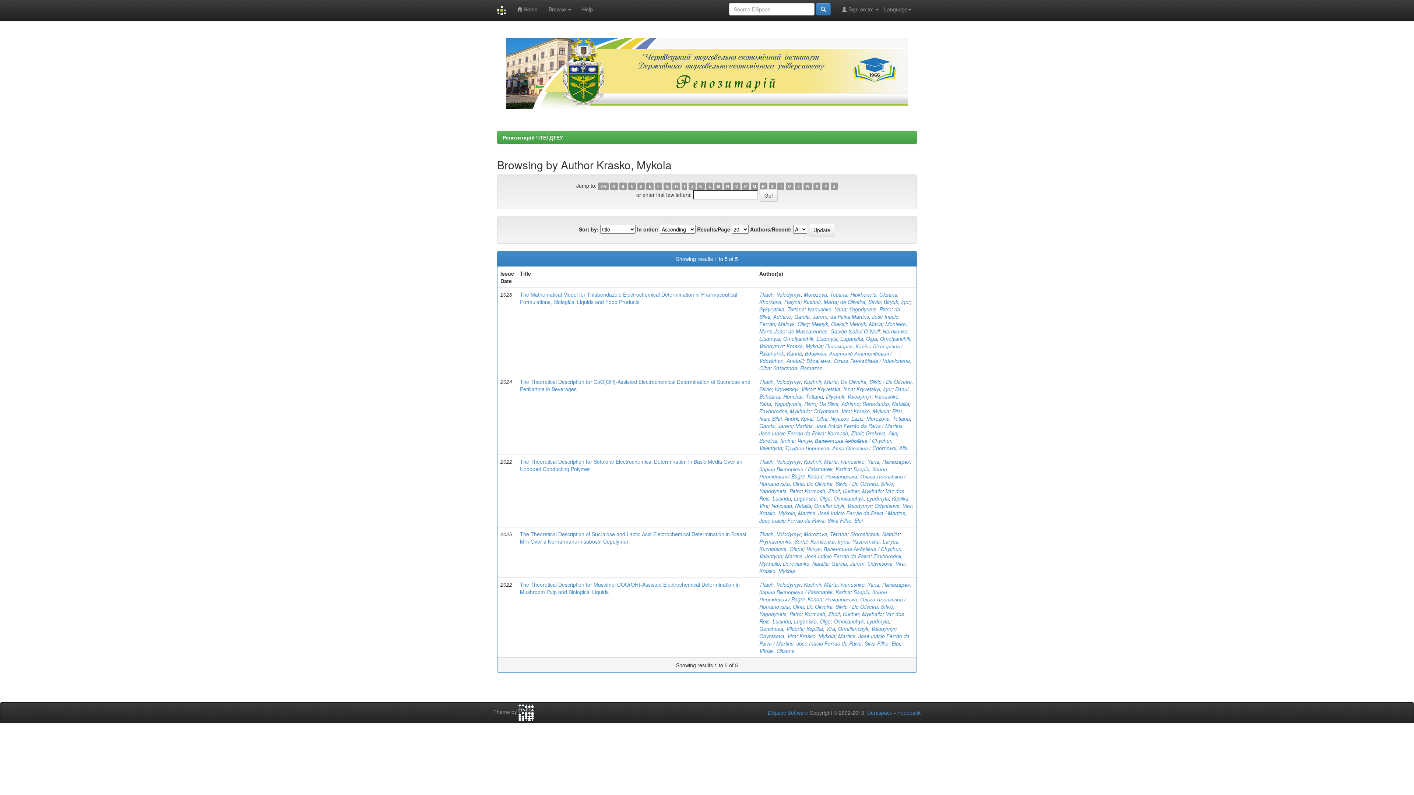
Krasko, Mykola (804, 346)
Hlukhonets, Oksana (873, 294)
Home (530, 9)
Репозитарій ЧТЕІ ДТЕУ (533, 137)
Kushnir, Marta (820, 301)
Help (587, 9)
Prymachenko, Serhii (783, 541)
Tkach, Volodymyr (780, 294)
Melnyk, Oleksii (829, 324)
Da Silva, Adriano (839, 403)
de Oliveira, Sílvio (860, 301)
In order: (647, 229)
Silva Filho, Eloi (845, 520)
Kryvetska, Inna (835, 389)
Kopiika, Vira (820, 628)
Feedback (909, 712)
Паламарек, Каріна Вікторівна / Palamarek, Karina (835, 465)
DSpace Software (788, 712)
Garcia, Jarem (810, 316)
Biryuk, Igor (897, 301)
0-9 (603, 186)
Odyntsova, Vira (832, 411)
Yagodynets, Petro (870, 309)
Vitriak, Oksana (777, 650)
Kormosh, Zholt (845, 433)
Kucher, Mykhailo (863, 491)
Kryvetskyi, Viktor (795, 389)
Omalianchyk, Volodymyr (843, 505)
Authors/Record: (771, 229)
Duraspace (880, 712)
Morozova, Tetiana (825, 294)
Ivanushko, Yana (827, 309)
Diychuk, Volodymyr (849, 396)
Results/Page (713, 229)
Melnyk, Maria (866, 324)
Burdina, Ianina (777, 440)
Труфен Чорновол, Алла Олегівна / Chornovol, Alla (846, 448)
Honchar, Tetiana (803, 396)
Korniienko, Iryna (830, 541)
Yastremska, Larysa (875, 541)
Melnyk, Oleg (793, 324)
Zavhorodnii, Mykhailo (784, 411)
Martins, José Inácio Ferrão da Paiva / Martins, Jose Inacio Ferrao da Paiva (834, 639)
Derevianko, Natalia (806, 563)
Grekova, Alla (881, 433)
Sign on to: (861, 9)
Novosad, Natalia (791, 505)
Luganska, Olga (858, 338)
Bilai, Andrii (785, 418)
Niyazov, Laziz (846, 418)
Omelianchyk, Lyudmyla (861, 498)
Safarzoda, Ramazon (798, 368)
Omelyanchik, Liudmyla (810, 338)
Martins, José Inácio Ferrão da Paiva (827, 556)
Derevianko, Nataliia (885, 403)
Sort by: (589, 229)
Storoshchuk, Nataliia (875, 534)
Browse (558, 9)
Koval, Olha (814, 418)
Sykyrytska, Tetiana (782, 309)
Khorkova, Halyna (780, 301)
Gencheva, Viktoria (781, 628)
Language (896, 9)
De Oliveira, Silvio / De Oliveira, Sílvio (850, 483)
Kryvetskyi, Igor (874, 389)
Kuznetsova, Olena (781, 548)
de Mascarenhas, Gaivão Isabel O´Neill (834, 331)
